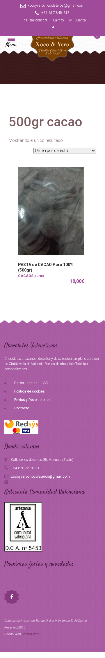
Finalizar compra (34, 20)
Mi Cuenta (77, 20)
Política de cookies (29, 391)
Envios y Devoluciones (32, 400)
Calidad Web (30, 634)
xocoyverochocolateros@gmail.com (56, 5)
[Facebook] (53, 28)
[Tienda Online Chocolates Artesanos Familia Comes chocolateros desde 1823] (52, 53)
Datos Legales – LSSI (31, 383)
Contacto (21, 408)
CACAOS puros (31, 276)
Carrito (58, 20)
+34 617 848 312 (55, 13)
